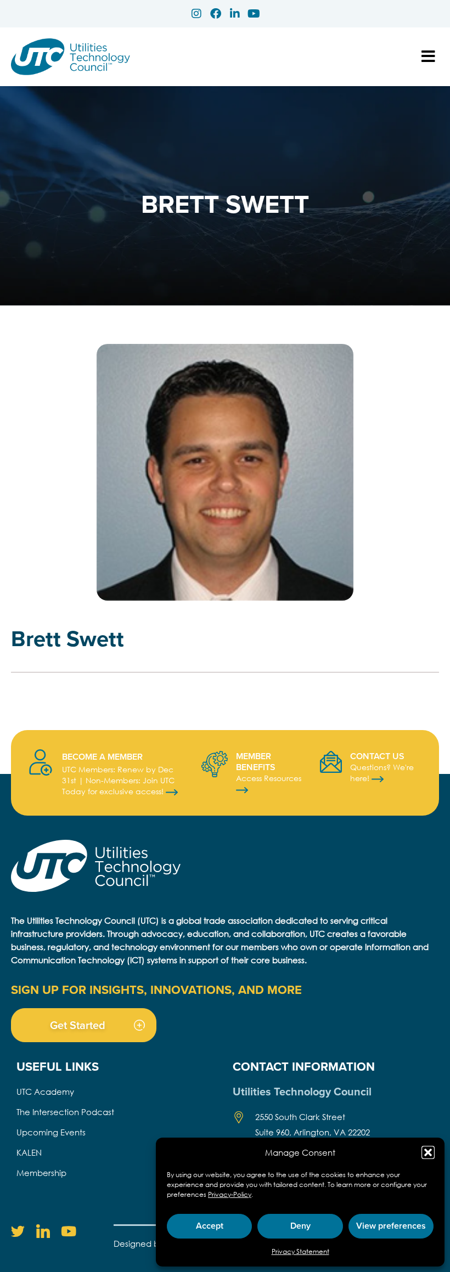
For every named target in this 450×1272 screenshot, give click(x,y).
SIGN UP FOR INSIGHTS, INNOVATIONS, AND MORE (156, 989)
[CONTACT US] (331, 762)
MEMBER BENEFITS (255, 761)
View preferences (391, 1225)
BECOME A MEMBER (102, 756)
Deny (300, 1225)
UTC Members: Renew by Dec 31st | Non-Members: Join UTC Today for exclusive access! (118, 780)
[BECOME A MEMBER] (40, 762)
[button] (428, 1152)
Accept (209, 1225)
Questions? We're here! (382, 772)
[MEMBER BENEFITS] (214, 764)
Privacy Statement (300, 1251)
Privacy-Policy (229, 1194)
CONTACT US (377, 756)
